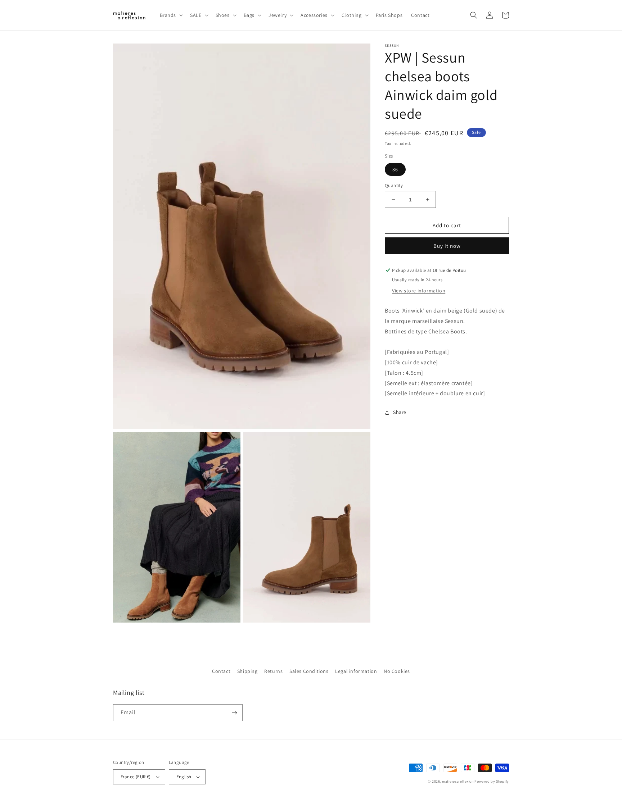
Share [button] (399, 412)
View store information (418, 290)
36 (395, 169)
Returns (273, 671)
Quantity (394, 185)
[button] (171, 15)
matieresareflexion (458, 781)
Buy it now (447, 245)
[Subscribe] (234, 712)
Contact (221, 671)
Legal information (356, 671)
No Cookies (397, 671)
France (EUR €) (136, 777)
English (183, 777)
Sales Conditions (309, 671)
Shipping (247, 671)
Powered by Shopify (491, 781)
